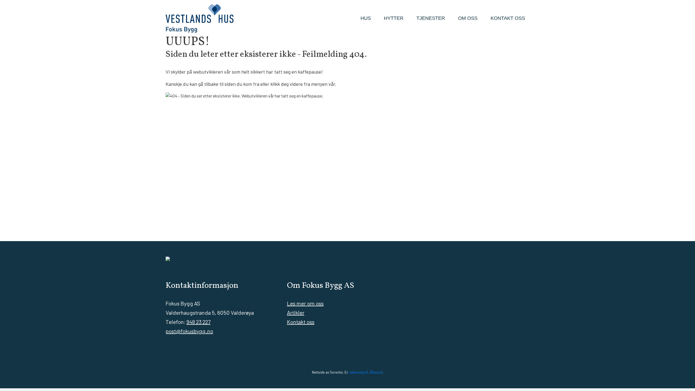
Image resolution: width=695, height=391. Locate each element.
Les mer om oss (305, 303)
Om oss (468, 18)
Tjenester (430, 18)
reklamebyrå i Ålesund (366, 372)
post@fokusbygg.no (189, 331)
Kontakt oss (508, 18)
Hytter (393, 18)
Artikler (295, 312)
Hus (366, 18)
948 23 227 (198, 322)
